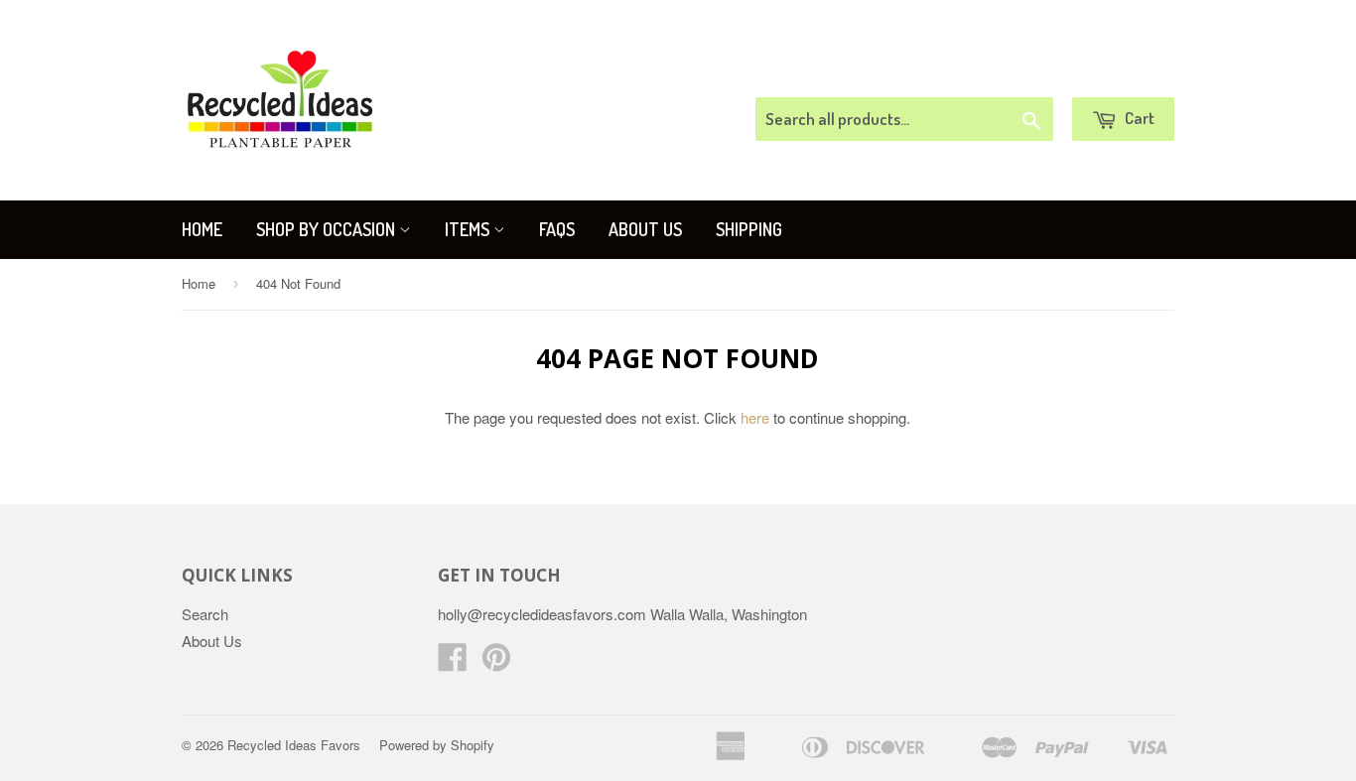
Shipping (749, 229)
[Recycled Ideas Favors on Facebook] (453, 662)
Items (469, 229)
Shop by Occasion (327, 229)
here (755, 417)
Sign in (1011, 72)
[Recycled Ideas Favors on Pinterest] (496, 662)
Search (205, 613)
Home (202, 229)
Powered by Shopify (436, 744)
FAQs (557, 229)
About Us (645, 229)
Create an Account (1118, 72)
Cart (1138, 117)
